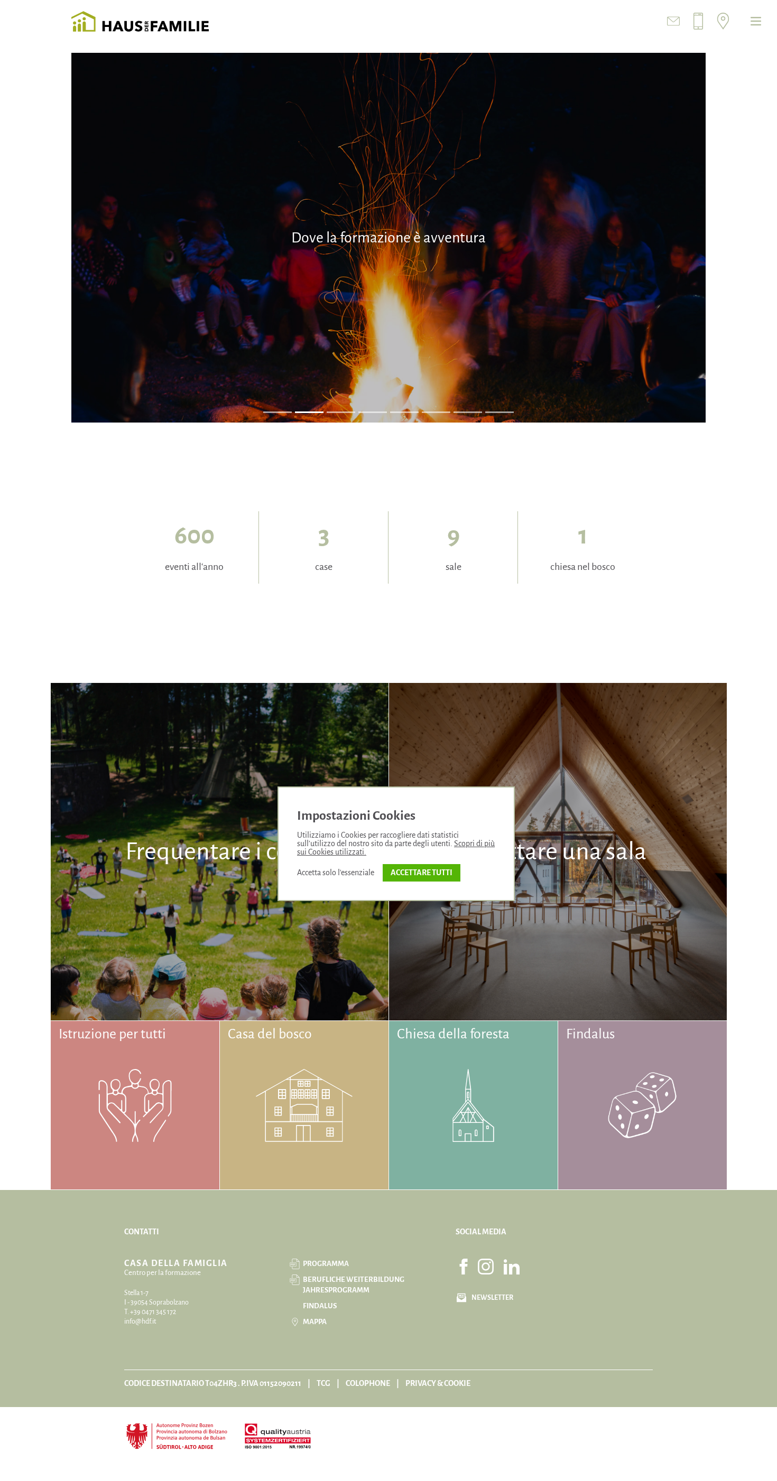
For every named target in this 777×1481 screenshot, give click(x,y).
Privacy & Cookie (437, 1383)
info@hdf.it (140, 1321)
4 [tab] (373, 412)
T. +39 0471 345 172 (150, 1312)
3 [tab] (341, 412)
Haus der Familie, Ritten (140, 21)
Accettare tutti (421, 872)
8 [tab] (499, 412)
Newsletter (492, 1297)
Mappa (315, 1322)
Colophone (368, 1383)
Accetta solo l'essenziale (335, 872)
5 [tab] (404, 412)
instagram (486, 1266)
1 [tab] (277, 412)
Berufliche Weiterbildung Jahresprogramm (353, 1285)
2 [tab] (309, 412)
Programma (326, 1264)
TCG (323, 1383)
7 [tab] (468, 412)
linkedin (512, 1266)
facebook (463, 1266)
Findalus (320, 1306)
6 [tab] (436, 412)
